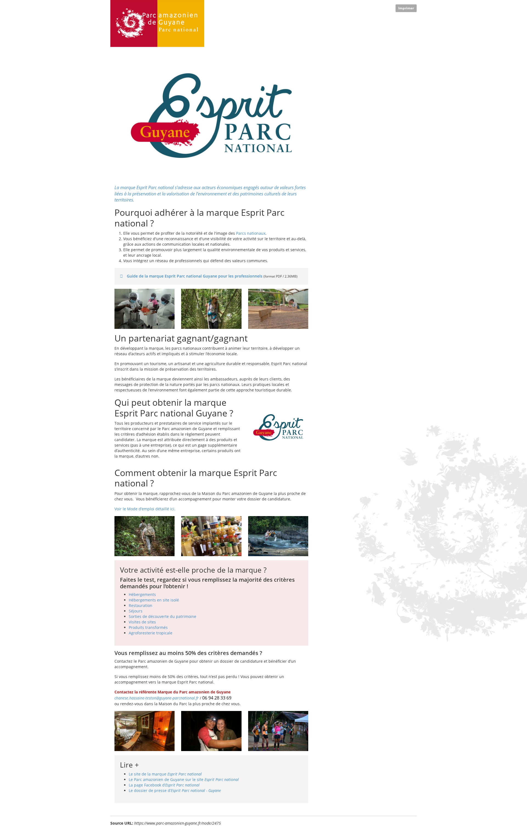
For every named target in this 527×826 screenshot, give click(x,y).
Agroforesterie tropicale (150, 632)
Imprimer (406, 8)
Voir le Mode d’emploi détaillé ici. (144, 508)
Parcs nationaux (250, 233)
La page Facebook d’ (164, 785)
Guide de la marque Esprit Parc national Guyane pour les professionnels (195, 276)
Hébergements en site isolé (154, 600)
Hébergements (142, 594)
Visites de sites (142, 622)
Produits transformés (148, 627)
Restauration (140, 605)
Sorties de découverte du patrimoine (162, 616)
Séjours (135, 611)
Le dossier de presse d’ (175, 790)
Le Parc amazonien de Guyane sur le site (184, 779)
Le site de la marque (165, 774)
